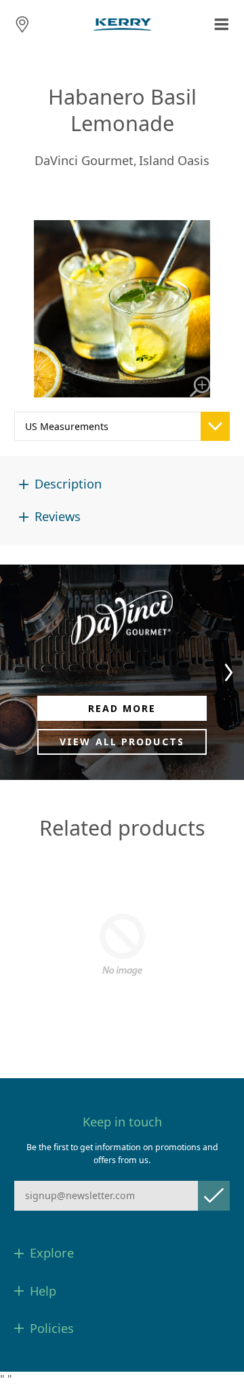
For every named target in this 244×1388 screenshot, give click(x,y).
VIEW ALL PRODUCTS (122, 741)
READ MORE (122, 708)
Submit (214, 1195)
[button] (229, 672)
